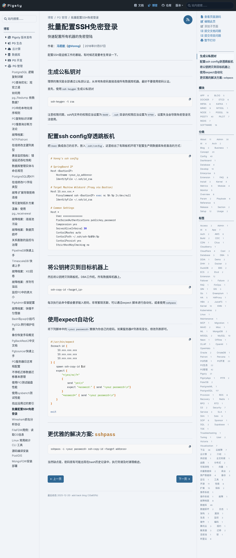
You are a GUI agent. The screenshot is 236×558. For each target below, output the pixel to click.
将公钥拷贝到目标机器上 (215, 67)
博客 (50, 17)
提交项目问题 (212, 35)
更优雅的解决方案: (216, 77)
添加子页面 (211, 26)
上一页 (56, 479)
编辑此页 (209, 21)
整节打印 (209, 40)
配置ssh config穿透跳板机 (216, 61)
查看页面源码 (212, 16)
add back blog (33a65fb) (85, 495)
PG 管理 (62, 17)
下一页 (184, 479)
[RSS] (187, 19)
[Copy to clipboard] (190, 99)
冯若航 (61, 46)
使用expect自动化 (211, 72)
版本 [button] (178, 5)
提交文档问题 (212, 31)
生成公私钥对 (208, 56)
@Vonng (73, 46)
